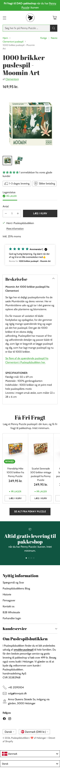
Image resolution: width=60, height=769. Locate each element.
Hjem (5, 37)
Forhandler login (12, 618)
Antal (6, 206)
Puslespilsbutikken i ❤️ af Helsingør (28, 737)
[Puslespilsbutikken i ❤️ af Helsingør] (30, 17)
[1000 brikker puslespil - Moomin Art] (30, 123)
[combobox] (30, 753)
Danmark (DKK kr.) (35, 731)
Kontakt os (8, 606)
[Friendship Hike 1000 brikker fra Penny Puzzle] (15, 449)
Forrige (43, 37)
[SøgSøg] (53, 28)
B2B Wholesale (11, 612)
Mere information (15, 228)
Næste (54, 37)
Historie (7, 594)
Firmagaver (9, 600)
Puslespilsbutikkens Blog (16, 588)
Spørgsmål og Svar (13, 582)
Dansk (8, 731)
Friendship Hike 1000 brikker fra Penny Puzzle (15, 472)
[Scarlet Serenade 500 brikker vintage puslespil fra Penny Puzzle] (41, 449)
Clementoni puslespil (13, 41)
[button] (30, 255)
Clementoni (12, 79)
